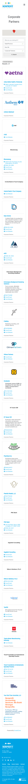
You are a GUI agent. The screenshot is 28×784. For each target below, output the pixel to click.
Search (15, 54)
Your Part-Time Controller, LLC (12, 695)
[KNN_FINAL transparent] (7, 2)
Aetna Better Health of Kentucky (13, 82)
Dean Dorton (7, 216)
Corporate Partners (7, 61)
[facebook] (2, 760)
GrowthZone (17, 730)
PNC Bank (7, 522)
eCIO (5, 253)
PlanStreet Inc (8, 456)
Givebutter (7, 381)
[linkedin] (11, 760)
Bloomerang (7, 159)
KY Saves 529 (8, 417)
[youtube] (8, 760)
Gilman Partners (8, 354)
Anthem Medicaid (9, 112)
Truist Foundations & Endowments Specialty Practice (14, 666)
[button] (14, 32)
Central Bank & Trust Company (12, 191)
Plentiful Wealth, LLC (10, 493)
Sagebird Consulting (9, 552)
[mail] (13, 760)
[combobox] (14, 43)
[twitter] (5, 760)
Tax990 (6, 607)
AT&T (5, 135)
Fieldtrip (6, 321)
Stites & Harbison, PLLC (10, 579)
